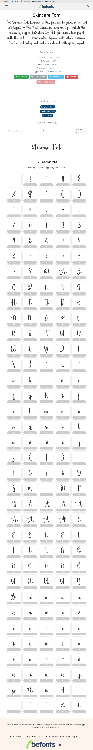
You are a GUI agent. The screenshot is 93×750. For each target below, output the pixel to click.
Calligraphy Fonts (47, 107)
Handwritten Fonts (48, 111)
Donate (72, 77)
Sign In (6, 1)
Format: (46, 61)
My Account (26, 1)
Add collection (57, 77)
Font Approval (52, 736)
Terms (11, 736)
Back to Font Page (47, 82)
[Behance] (60, 745)
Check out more (39, 77)
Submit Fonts (51, 1)
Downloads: (45, 64)
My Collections (38, 1)
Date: (43, 57)
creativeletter (55, 68)
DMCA (27, 736)
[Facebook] (63, 745)
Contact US (65, 736)
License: (40, 72)
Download (22, 77)
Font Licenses (38, 736)
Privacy (19, 736)
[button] (88, 7)
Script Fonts (47, 115)
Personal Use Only (54, 72)
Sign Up (14, 1)
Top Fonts (76, 736)
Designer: (42, 68)
